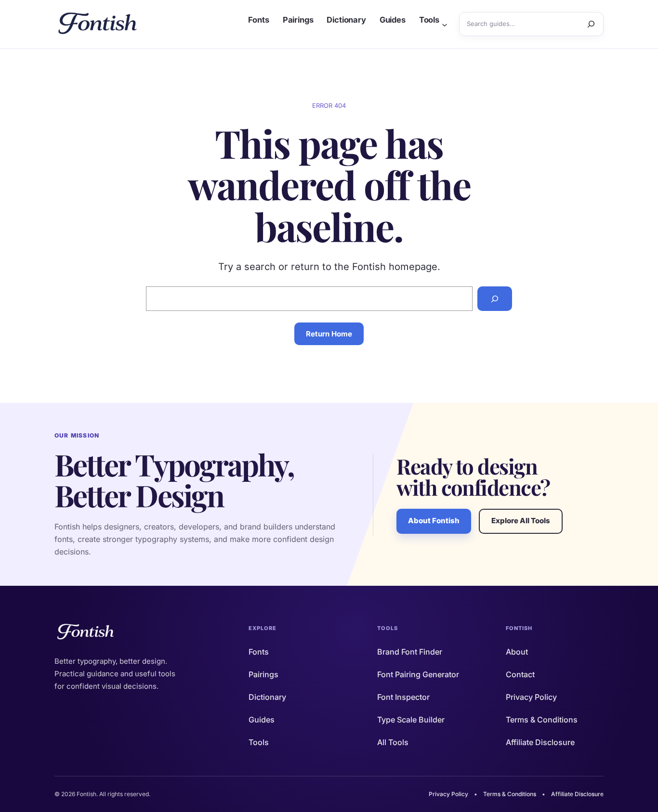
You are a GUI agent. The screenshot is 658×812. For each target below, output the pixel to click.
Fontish (519, 628)
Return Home (329, 333)
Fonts (259, 652)
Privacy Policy (531, 697)
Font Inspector (403, 697)
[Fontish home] (98, 24)
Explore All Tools (520, 520)
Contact (520, 674)
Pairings (263, 674)
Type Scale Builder (411, 719)
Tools (259, 742)
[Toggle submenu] (444, 24)
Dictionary (267, 697)
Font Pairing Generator (418, 674)
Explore (263, 628)
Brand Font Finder (409, 652)
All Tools (392, 742)
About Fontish (434, 520)
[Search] (591, 24)
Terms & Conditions (542, 719)
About (517, 652)
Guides (262, 719)
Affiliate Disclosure (540, 742)
